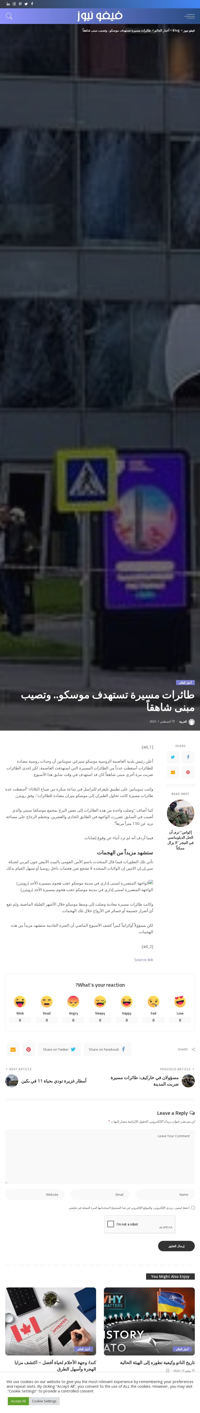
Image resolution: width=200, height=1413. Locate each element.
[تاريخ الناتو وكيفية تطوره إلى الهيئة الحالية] (149, 1321)
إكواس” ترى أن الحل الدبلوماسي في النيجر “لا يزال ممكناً (180, 840)
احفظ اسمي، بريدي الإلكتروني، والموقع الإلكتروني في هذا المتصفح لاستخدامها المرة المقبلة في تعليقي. (129, 1208)
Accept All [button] (18, 1401)
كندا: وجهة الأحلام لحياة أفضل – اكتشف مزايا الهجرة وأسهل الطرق (55, 1365)
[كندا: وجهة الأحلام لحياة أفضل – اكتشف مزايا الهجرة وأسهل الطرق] (50, 1321)
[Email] (173, 772)
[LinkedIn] (8, 4)
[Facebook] (32, 4)
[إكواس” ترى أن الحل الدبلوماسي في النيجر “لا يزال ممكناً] (180, 813)
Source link (143, 959)
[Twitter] (26, 4)
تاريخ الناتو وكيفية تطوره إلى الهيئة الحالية (157, 1362)
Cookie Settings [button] (44, 1401)
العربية (183, 721)
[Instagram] (14, 4)
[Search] (10, 16)
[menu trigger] (188, 16)
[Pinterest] (20, 4)
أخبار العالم (185, 682)
